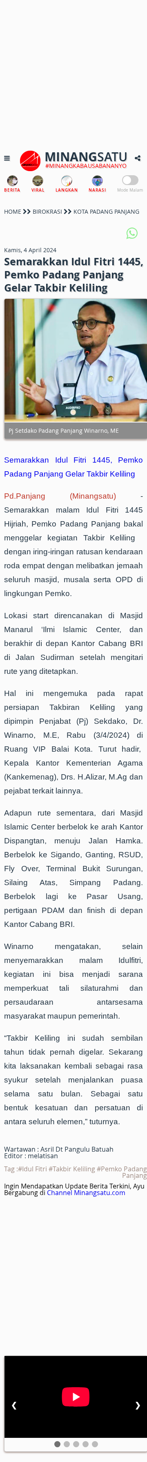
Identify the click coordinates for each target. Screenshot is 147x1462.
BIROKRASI (47, 211)
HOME (12, 211)
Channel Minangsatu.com (86, 1192)
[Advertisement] (73, 73)
